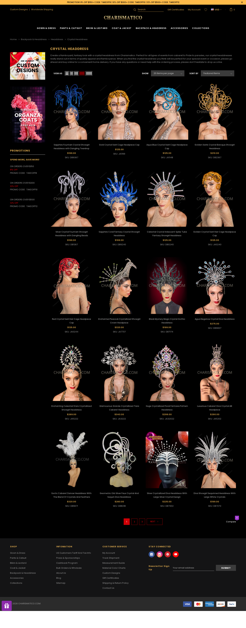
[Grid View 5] (89, 73)
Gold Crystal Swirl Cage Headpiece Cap (119, 144)
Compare (231, 522)
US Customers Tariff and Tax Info (73, 552)
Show (145, 73)
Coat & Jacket (122, 28)
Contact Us (108, 588)
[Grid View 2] (71, 73)
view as (58, 73)
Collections (200, 28)
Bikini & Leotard (96, 28)
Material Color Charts (114, 568)
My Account (194, 9)
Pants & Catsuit (71, 28)
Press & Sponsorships (68, 558)
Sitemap (60, 583)
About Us (61, 573)
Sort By (193, 73)
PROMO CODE (18, 173)
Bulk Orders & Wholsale (69, 568)
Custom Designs (111, 573)
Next (153, 521)
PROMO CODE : (18, 189)
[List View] (67, 73)
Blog (58, 578)
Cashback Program (67, 563)
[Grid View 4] (82, 73)
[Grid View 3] (76, 73)
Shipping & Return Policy (115, 583)
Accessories (179, 28)
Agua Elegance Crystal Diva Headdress (215, 319)
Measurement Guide (113, 563)
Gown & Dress (46, 28)
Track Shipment (110, 558)
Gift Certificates (176, 9)
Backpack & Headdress (151, 28)
